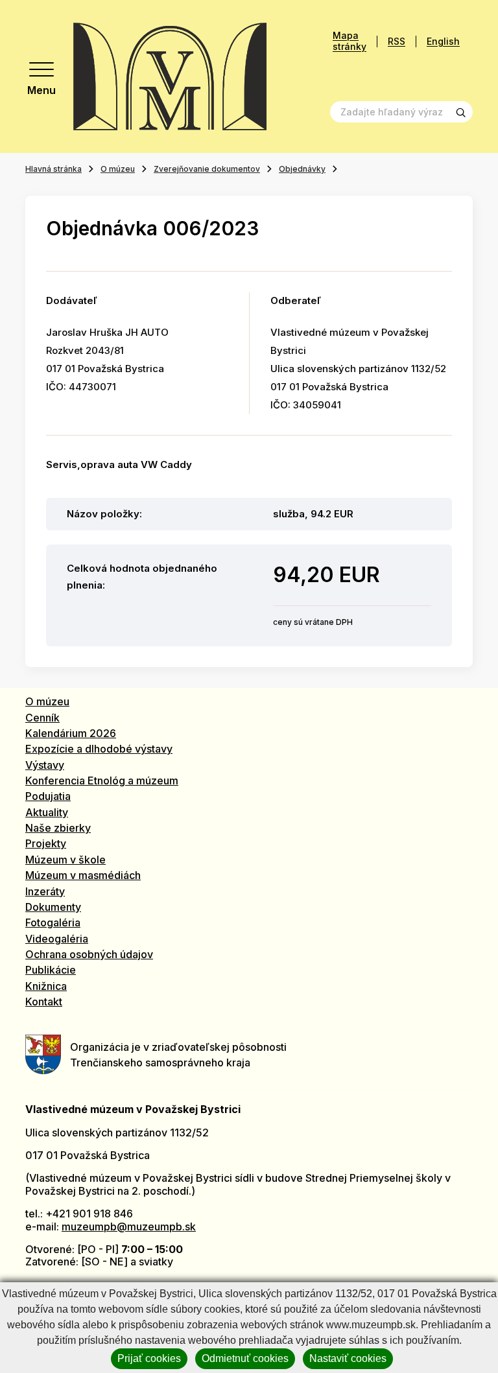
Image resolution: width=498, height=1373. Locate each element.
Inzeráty (45, 891)
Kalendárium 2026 (70, 733)
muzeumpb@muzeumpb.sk (129, 1226)
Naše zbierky (58, 827)
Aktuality (46, 812)
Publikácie (50, 969)
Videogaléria (56, 938)
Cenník (42, 717)
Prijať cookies (149, 1358)
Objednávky (302, 169)
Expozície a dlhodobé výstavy (98, 748)
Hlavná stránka (53, 169)
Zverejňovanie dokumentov (207, 169)
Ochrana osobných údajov (89, 954)
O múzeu (118, 169)
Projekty (45, 843)
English (443, 41)
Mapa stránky (349, 41)
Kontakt (43, 1001)
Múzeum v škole (65, 859)
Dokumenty (53, 906)
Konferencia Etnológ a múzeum (101, 780)
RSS (396, 41)
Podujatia (48, 796)
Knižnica (46, 986)
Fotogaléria (52, 922)
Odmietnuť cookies (245, 1358)
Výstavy (44, 764)
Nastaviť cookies (347, 1358)
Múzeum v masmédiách (83, 875)
